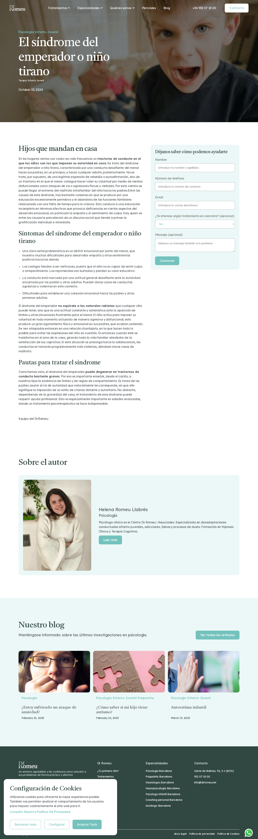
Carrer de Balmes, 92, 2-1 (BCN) (214, 771)
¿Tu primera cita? (108, 771)
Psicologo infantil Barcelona (163, 794)
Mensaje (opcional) (168, 235)
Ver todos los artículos (217, 635)
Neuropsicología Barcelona (163, 788)
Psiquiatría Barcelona (159, 776)
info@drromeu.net (205, 782)
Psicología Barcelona (159, 771)
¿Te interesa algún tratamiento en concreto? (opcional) (194, 216)
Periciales (149, 8)
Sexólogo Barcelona (158, 805)
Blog (166, 8)
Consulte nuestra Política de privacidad (40, 812)
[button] (59, 8)
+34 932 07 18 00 (204, 8)
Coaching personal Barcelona (164, 800)
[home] (17, 8)
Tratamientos (105, 776)
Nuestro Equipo (107, 788)
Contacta (236, 8)
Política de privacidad (201, 834)
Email (159, 197)
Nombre (161, 159)
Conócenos (104, 782)
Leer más (110, 540)
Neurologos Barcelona (160, 782)
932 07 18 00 (202, 776)
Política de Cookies (228, 834)
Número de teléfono (169, 178)
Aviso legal (180, 834)
